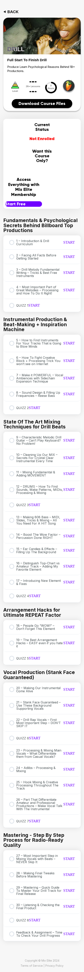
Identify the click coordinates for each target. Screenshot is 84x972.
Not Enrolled (42, 139)
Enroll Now (42, 171)
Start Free (15, 204)
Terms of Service (32, 965)
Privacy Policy (54, 965)
